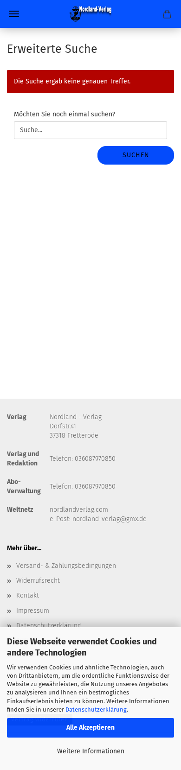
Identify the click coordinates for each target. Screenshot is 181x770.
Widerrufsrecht (38, 581)
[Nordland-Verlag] (90, 14)
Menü (14, 14)
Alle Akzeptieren (90, 728)
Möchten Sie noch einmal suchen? (64, 114)
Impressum (32, 611)
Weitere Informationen (90, 751)
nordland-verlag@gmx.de (109, 519)
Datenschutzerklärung (96, 709)
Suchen (136, 155)
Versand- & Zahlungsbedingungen (66, 566)
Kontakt (27, 595)
